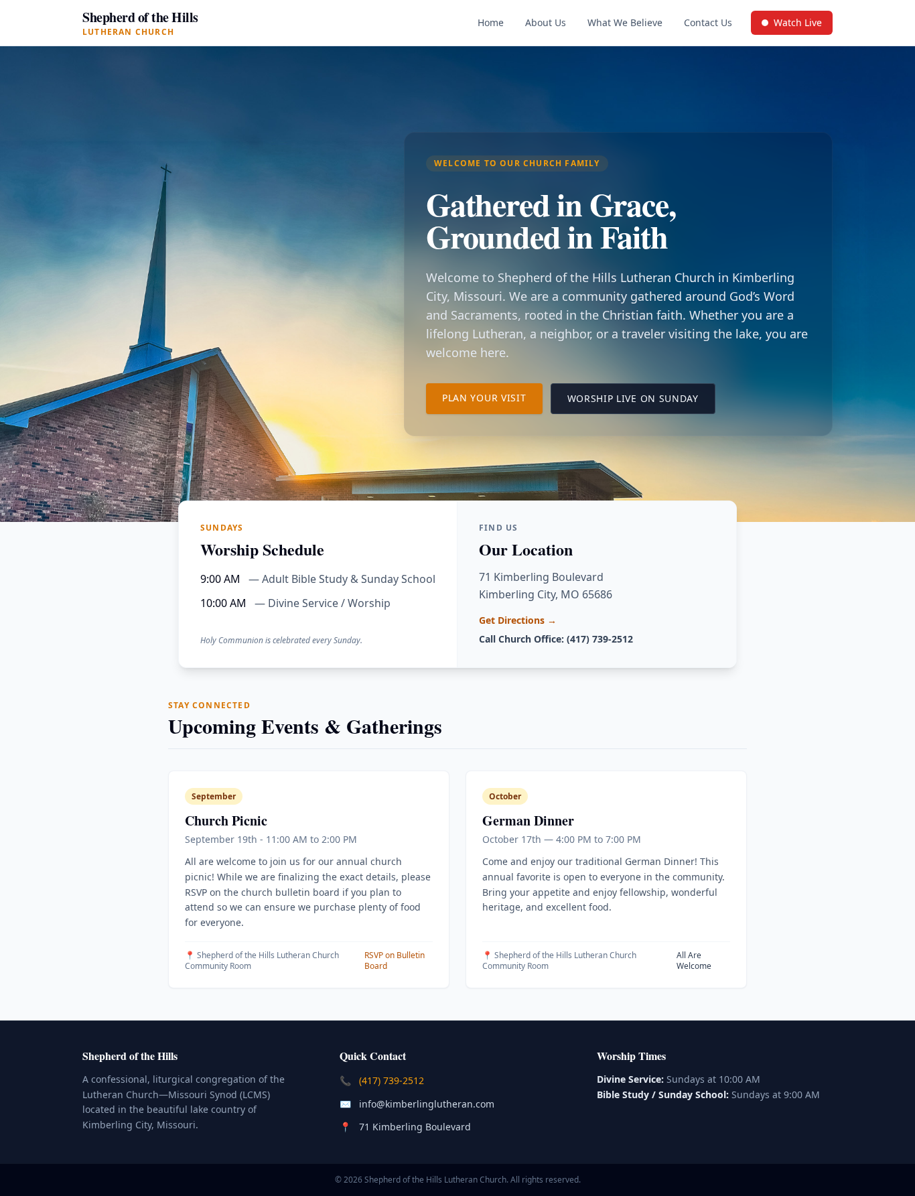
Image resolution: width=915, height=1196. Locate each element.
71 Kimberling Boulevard (416, 1126)
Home (491, 22)
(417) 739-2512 (393, 1080)
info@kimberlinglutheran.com (428, 1103)
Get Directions (518, 620)
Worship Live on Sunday (641, 398)
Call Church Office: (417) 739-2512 (556, 639)
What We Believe (624, 22)
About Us (545, 22)
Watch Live (797, 25)
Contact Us (708, 22)
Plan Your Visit (492, 397)
